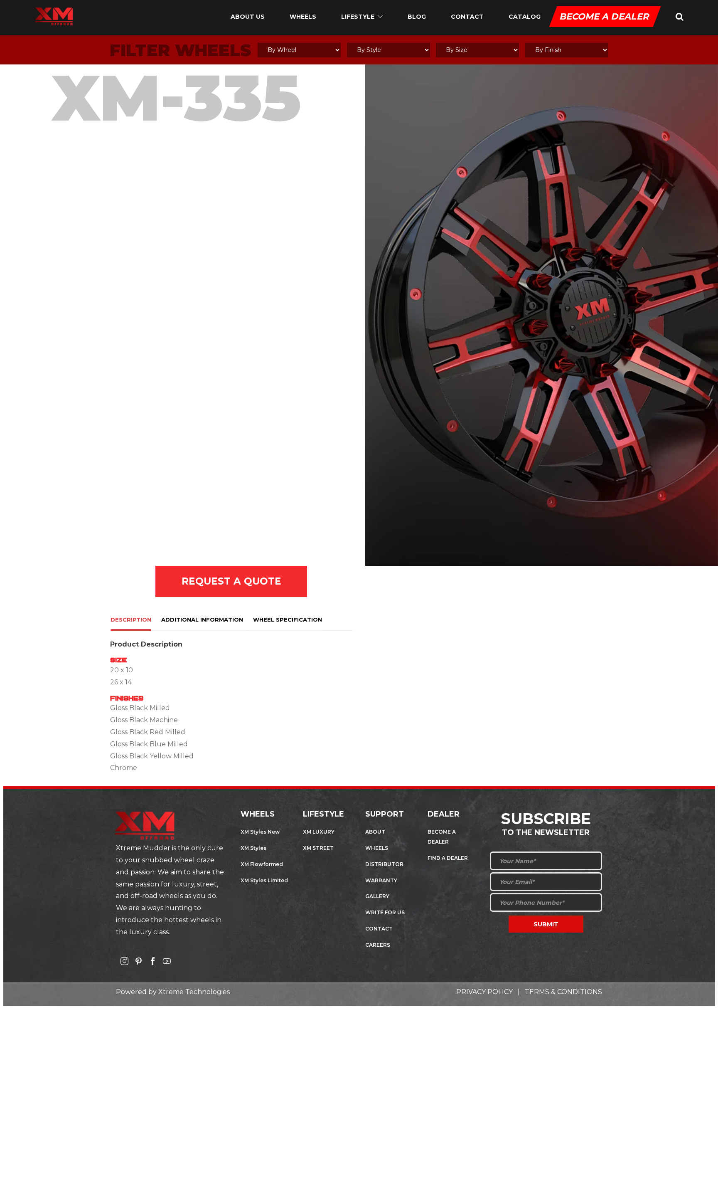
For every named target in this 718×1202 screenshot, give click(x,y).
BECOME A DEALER (605, 16)
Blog (417, 16)
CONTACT (379, 929)
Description (131, 619)
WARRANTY (381, 880)
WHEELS (376, 848)
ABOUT (375, 832)
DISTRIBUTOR (384, 864)
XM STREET (318, 848)
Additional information (202, 619)
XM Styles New (260, 832)
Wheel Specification (287, 619)
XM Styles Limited (264, 880)
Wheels (303, 16)
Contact (467, 16)
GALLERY (377, 896)
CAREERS (377, 945)
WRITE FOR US (385, 912)
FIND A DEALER (448, 858)
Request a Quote (231, 581)
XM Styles (253, 848)
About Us (248, 16)
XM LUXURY (318, 832)
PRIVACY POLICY (484, 992)
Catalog (525, 16)
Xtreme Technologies (194, 992)
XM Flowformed (262, 864)
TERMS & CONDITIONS (563, 992)
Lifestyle (357, 16)
